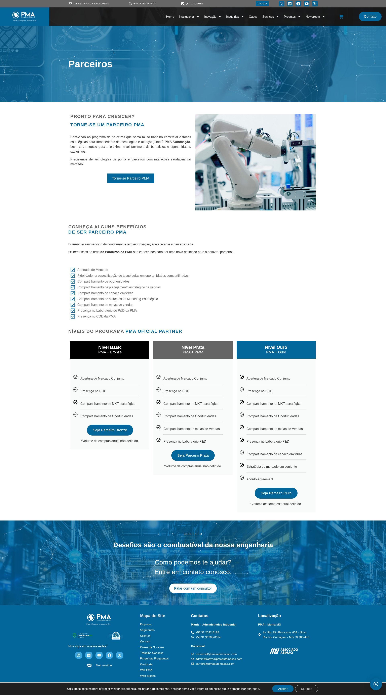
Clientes (145, 635)
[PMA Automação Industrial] (24, 15)
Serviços (268, 16)
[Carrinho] (341, 16)
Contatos (199, 615)
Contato (145, 641)
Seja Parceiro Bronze (110, 430)
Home (170, 16)
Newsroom (313, 16)
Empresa (146, 624)
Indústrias (232, 16)
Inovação (210, 16)
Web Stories (148, 675)
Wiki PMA (146, 670)
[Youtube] (306, 3)
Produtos (290, 16)
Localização (269, 615)
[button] (376, 684)
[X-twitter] (315, 3)
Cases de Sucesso (152, 647)
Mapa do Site (152, 615)
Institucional (186, 16)
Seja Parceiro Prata (193, 455)
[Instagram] (281, 3)
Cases (253, 16)
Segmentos (147, 630)
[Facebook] (298, 3)
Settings (306, 688)
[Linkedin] (290, 3)
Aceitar (282, 688)
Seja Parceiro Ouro (276, 493)
